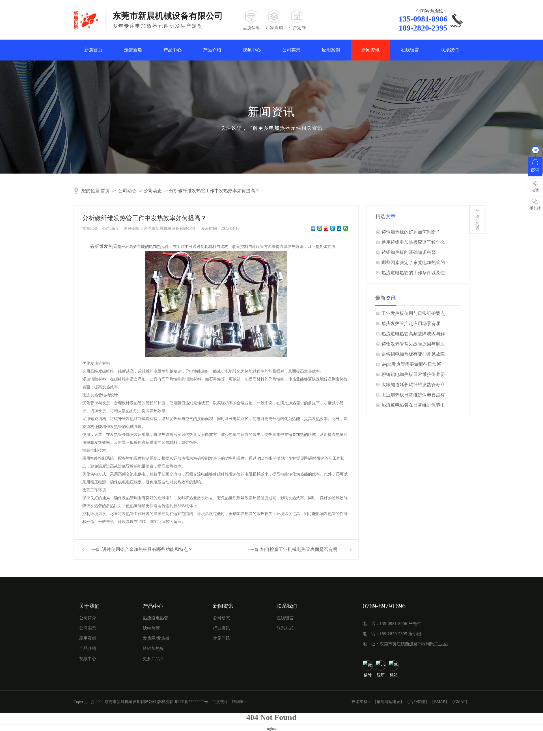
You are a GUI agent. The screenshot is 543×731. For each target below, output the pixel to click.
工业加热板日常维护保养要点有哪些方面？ (413, 396)
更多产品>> (153, 658)
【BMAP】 (439, 702)
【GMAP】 (459, 702)
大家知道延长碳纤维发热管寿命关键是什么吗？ (413, 386)
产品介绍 (212, 49)
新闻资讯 (370, 49)
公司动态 (127, 190)
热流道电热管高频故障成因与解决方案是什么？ (413, 335)
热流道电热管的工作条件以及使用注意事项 (413, 274)
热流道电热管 (155, 618)
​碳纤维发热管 (103, 246)
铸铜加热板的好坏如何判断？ (411, 232)
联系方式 (285, 628)
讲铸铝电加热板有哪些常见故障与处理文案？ (413, 355)
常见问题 (221, 638)
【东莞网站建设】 (388, 702)
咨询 (535, 169)
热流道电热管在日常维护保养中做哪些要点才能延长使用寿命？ (413, 406)
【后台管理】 (417, 702)
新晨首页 (93, 49)
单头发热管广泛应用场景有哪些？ (411, 325)
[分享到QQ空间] (319, 228)
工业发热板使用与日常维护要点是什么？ (413, 315)
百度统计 (220, 702)
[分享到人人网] (339, 228)
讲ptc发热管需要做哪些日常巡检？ (411, 365)
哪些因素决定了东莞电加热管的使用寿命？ (413, 264)
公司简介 (87, 618)
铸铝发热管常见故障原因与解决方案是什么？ (413, 345)
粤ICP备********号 (191, 702)
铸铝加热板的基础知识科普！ (411, 252)
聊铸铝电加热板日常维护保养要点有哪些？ (413, 376)
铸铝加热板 (153, 648)
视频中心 (252, 49)
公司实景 (291, 49)
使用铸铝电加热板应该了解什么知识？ (413, 243)
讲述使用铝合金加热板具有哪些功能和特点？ (147, 549)
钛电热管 (151, 628)
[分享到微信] (345, 228)
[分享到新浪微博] (326, 228)
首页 (105, 190)
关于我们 (89, 606)
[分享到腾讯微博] (332, 228)
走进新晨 (133, 49)
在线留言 (410, 49)
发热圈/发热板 (156, 638)
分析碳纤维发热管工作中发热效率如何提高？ (214, 190)
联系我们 (450, 49)
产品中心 (172, 49)
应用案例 (331, 49)
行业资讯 (221, 628)
